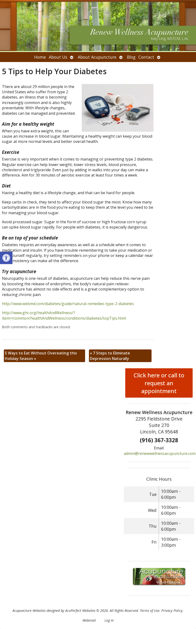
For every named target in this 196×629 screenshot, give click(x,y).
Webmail (89, 620)
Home (40, 57)
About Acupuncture (97, 57)
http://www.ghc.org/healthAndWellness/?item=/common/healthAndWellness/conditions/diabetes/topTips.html (64, 315)
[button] (6, 258)
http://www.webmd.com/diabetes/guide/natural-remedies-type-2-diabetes (68, 303)
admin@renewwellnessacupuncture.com (160, 453)
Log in (109, 620)
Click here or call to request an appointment (159, 383)
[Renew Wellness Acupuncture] (98, 26)
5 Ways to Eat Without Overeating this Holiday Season (41, 355)
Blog (131, 57)
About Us (58, 57)
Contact (146, 57)
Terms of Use (149, 610)
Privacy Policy (172, 610)
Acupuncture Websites (29, 610)
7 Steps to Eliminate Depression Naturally (110, 355)
